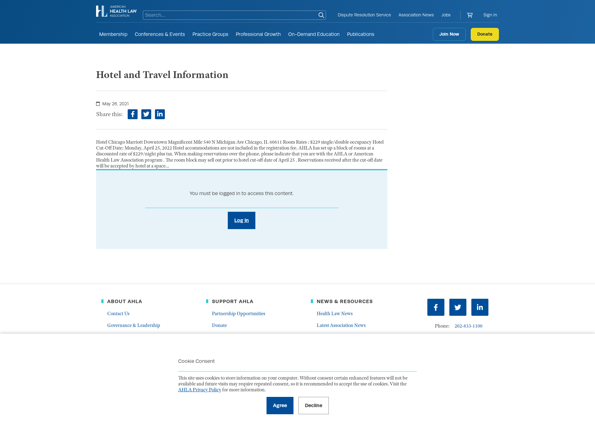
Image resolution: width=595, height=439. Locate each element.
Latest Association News (341, 325)
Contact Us (118, 314)
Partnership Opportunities (238, 314)
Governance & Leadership (133, 325)
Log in (241, 220)
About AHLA (124, 301)
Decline (313, 405)
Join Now (449, 34)
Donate (484, 34)
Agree (280, 405)
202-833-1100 (469, 326)
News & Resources (345, 301)
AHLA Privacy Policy (199, 390)
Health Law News (335, 314)
